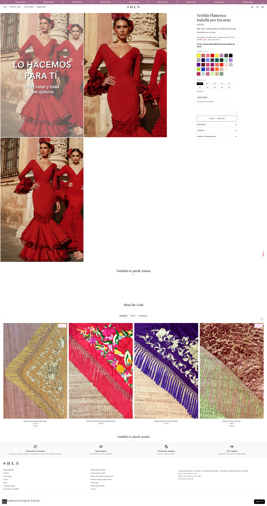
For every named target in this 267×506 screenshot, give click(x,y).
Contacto (6, 473)
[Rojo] (222, 65)
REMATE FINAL (20, 2)
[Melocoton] (217, 65)
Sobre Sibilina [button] (8, 470)
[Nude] (222, 70)
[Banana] (217, 56)
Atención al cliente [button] (98, 470)
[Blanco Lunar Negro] (231, 65)
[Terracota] (203, 56)
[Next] (262, 319)
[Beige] (226, 70)
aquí (204, 40)
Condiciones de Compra (98, 473)
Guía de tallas (202, 97)
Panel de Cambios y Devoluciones (101, 480)
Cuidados (200, 130)
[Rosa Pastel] (226, 65)
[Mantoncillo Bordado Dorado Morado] (166, 371)
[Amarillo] (199, 56)
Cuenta (5, 480)
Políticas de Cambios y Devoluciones (102, 476)
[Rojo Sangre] (213, 56)
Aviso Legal (94, 483)
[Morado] (199, 65)
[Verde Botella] (222, 60)
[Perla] (199, 60)
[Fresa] (208, 65)
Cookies (93, 489)
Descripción (201, 124)
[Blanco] (231, 70)
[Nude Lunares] (208, 74)
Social (5, 483)
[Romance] (222, 56)
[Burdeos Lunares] (199, 74)
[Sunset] (208, 56)
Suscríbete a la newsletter (11, 489)
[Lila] (231, 60)
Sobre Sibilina (7, 476)
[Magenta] (213, 70)
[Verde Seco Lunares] (203, 74)
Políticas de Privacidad (98, 486)
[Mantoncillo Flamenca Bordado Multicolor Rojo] (101, 371)
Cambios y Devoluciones (206, 136)
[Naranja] (217, 70)
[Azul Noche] (203, 60)
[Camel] (217, 74)
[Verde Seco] (221, 74)
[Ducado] (208, 60)
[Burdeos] (203, 65)
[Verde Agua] (226, 60)
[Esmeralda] (217, 60)
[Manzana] (213, 74)
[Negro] (231, 56)
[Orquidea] (208, 70)
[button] (5, 7)
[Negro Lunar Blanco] (226, 56)
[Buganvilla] (213, 65)
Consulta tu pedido (9, 486)
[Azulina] (203, 70)
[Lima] (199, 70)
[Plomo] (213, 60)
